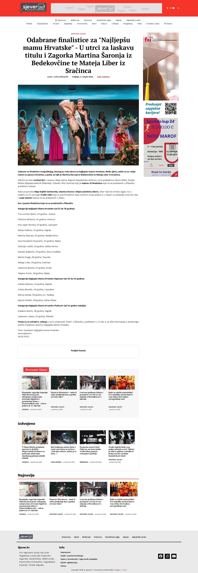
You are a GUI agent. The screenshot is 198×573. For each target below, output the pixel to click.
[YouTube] (173, 8)
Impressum (65, 552)
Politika (29, 24)
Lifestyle (115, 24)
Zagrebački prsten (133, 20)
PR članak (168, 24)
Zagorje (118, 20)
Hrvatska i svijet (152, 24)
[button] (178, 8)
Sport (94, 24)
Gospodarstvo (42, 24)
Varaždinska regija (104, 20)
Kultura (104, 24)
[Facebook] (167, 8)
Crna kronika (82, 24)
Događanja (68, 24)
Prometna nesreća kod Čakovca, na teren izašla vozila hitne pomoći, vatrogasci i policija (90, 450)
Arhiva (63, 566)
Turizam (56, 24)
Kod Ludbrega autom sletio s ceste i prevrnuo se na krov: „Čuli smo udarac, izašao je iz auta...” (63, 450)
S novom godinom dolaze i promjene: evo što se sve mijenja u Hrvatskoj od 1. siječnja (91, 395)
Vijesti (76, 537)
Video (139, 24)
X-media (123, 570)
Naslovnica (62, 20)
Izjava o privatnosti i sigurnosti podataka (78, 559)
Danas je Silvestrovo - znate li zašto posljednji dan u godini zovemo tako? (64, 394)
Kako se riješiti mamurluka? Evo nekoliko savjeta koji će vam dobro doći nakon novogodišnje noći (121, 395)
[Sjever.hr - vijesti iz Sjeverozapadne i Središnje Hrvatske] (32, 8)
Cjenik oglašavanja (68, 562)
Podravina (88, 20)
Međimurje (75, 20)
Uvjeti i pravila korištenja (71, 556)
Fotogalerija (127, 24)
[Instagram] (170, 8)
